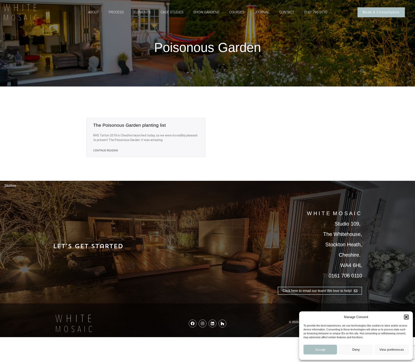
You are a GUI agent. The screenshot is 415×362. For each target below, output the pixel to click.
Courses (236, 12)
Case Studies (172, 12)
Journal (261, 12)
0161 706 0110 (315, 12)
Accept (320, 349)
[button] (406, 317)
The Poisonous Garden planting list (129, 125)
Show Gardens (206, 12)
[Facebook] (192, 323)
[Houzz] (222, 323)
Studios (10, 185)
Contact (286, 12)
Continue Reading (105, 150)
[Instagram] (202, 323)
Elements (142, 12)
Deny (356, 349)
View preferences (391, 349)
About (93, 12)
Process (116, 12)
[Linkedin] (212, 323)
